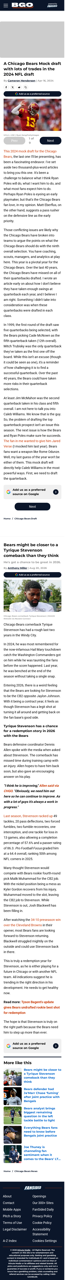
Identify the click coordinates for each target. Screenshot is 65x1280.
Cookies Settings (44, 1241)
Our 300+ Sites (42, 1203)
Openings (39, 1196)
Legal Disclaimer (15, 1229)
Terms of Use (12, 1223)
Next (50, 141)
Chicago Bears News (25, 1171)
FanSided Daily (43, 1209)
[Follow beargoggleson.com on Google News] (55, 492)
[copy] (25, 87)
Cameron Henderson (21, 80)
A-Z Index (10, 1241)
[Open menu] (6, 5)
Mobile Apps (12, 1209)
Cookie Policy (42, 1223)
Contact (8, 1203)
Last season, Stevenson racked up (28, 816)
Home (7, 518)
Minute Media (23, 1250)
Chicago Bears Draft (25, 518)
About (7, 1196)
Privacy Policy (42, 1216)
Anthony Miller (17, 568)
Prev (14, 141)
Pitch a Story (12, 1216)
